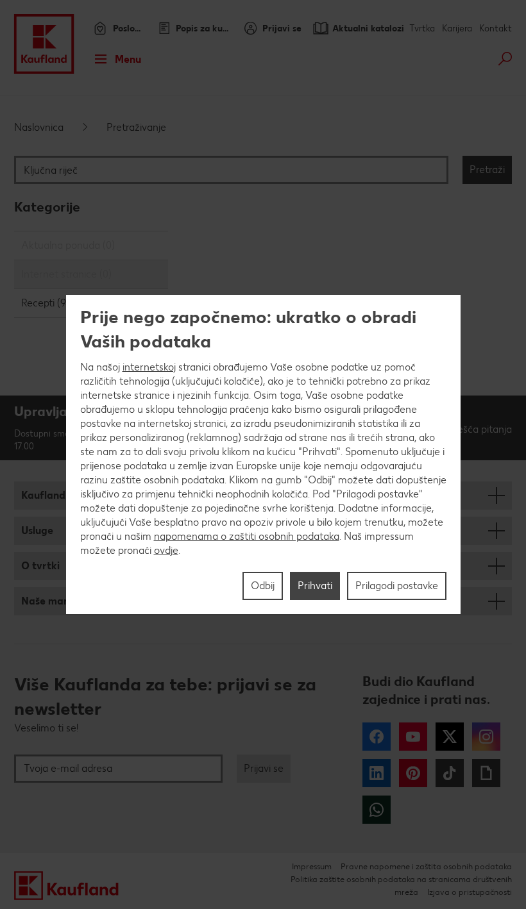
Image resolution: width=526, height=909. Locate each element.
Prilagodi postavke (396, 586)
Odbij (263, 586)
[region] (263, 454)
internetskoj (149, 367)
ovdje (166, 550)
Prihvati (315, 586)
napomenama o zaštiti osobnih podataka (246, 536)
